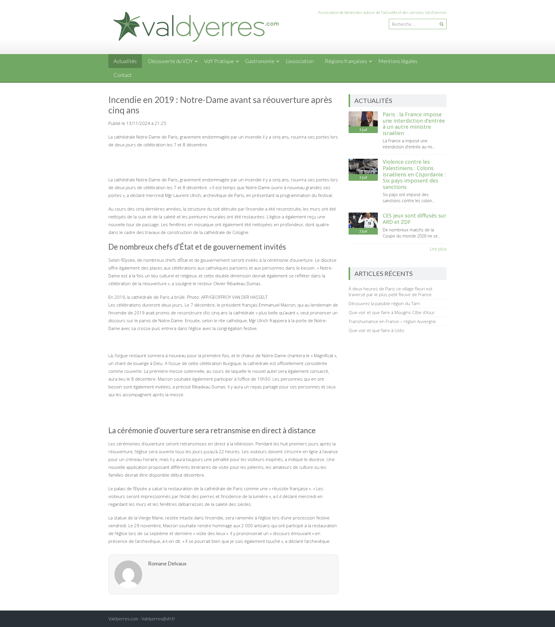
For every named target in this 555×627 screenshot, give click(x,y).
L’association (300, 61)
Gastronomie (259, 61)
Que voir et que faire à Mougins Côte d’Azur (392, 312)
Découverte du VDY (170, 61)
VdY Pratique (219, 61)
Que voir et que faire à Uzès (376, 330)
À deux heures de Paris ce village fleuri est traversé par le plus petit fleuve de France (390, 291)
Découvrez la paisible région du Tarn (384, 303)
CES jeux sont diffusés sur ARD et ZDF (414, 218)
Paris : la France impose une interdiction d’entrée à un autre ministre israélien (414, 124)
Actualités (125, 61)
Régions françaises (346, 61)
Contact (123, 75)
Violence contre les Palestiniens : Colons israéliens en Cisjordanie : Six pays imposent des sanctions (414, 174)
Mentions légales (397, 61)
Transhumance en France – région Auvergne (392, 321)
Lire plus (438, 249)
